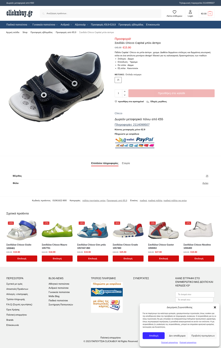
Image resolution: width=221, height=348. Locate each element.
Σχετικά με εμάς (14, 283)
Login (190, 16)
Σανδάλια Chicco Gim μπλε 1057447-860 (91, 246)
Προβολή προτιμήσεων (203, 335)
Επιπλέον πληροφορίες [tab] (104, 163)
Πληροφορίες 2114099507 (132, 124)
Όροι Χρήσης (13, 309)
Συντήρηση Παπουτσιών (61, 304)
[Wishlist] (32, 224)
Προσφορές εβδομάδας (42, 32)
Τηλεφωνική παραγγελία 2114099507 (197, 3)
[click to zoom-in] (56, 86)
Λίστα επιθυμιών (174, 16)
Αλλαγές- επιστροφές (17, 294)
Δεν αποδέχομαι (177, 335)
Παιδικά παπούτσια (58, 300)
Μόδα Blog (54, 296)
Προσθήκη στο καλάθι (171, 93)
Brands (10, 320)
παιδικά (143, 200)
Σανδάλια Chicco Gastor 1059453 (161, 246)
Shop (24, 32)
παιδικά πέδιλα (155, 200)
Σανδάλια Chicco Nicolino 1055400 (197, 246)
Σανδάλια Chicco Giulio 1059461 (18, 246)
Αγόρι (205, 183)
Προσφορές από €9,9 (66, 32)
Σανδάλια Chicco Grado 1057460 (125, 246)
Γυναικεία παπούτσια (59, 292)
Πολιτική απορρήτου (169, 342)
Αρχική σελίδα (12, 32)
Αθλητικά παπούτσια (59, 283)
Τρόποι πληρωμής (15, 299)
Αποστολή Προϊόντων (17, 289)
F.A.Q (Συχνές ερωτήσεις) (19, 304)
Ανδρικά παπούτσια (59, 288)
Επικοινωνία (12, 325)
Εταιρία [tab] (126, 163)
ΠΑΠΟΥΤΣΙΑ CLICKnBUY (104, 341)
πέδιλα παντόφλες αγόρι (93, 200)
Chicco (118, 113)
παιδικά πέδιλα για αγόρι (175, 200)
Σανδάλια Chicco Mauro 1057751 (54, 246)
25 (118, 80)
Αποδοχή (153, 335)
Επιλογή (21, 258)
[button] (214, 307)
